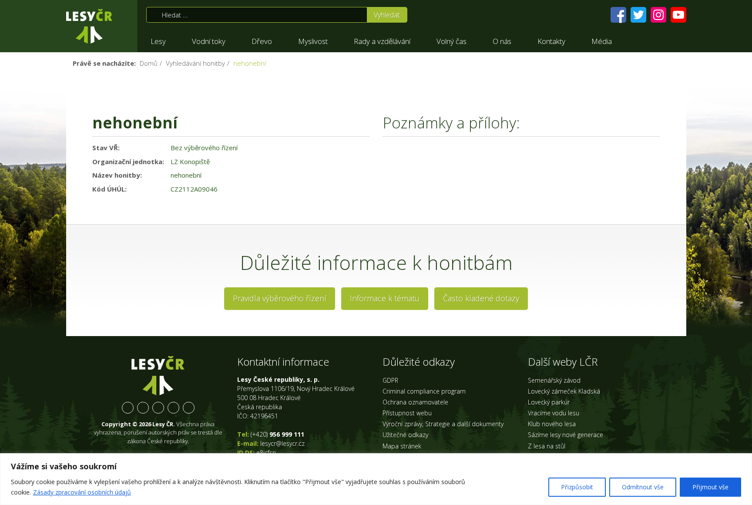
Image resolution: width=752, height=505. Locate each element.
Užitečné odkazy (405, 435)
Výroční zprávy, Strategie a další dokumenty (443, 424)
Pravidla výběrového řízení (279, 298)
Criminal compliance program (424, 391)
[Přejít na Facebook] (618, 15)
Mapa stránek (402, 446)
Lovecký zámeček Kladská (564, 391)
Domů (149, 63)
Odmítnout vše (643, 487)
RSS (189, 408)
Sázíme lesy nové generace (565, 435)
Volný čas (451, 41)
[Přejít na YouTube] (678, 15)
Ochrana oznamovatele (415, 402)
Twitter (143, 408)
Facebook (128, 408)
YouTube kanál (173, 408)
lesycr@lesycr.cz (282, 443)
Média (601, 41)
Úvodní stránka (89, 26)
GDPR (390, 380)
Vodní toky (208, 41)
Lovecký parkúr (549, 402)
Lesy (158, 41)
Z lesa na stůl (546, 446)
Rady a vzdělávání (382, 41)
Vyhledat (387, 15)
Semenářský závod (554, 380)
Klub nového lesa (552, 424)
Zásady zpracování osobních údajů (82, 492)
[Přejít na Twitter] (638, 15)
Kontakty (551, 41)
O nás (502, 41)
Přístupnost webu (407, 413)
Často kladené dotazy (481, 298)
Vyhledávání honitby (195, 63)
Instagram (158, 408)
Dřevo (262, 41)
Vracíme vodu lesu (553, 413)
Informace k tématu (385, 298)
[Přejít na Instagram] (658, 15)
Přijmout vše (710, 487)
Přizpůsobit (577, 487)
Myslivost (313, 41)
